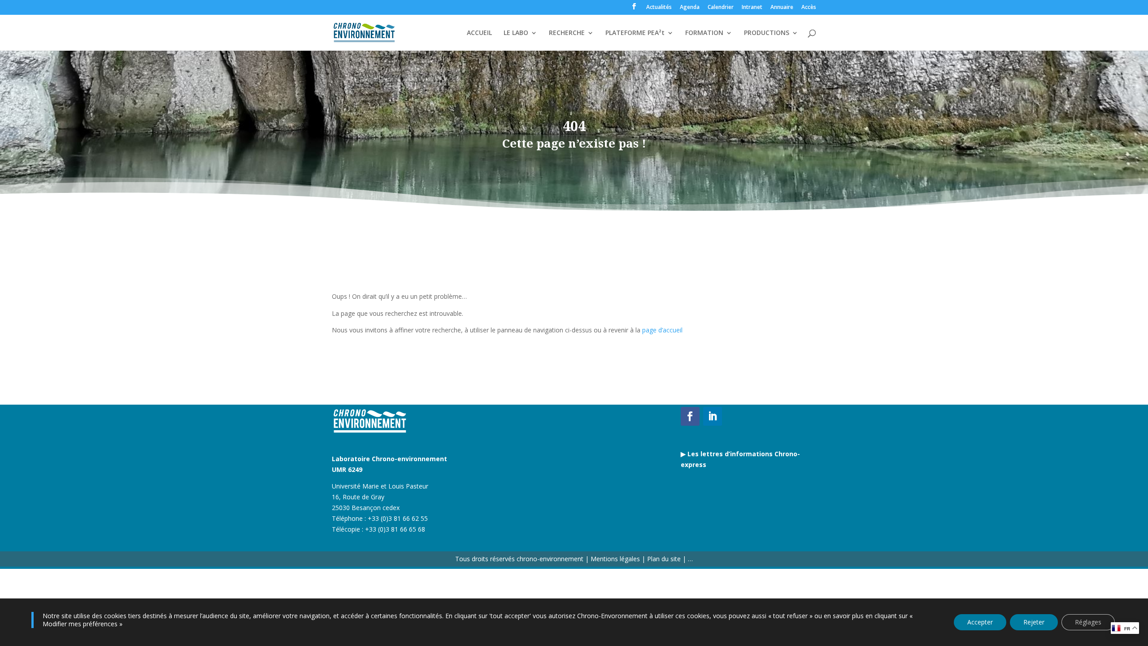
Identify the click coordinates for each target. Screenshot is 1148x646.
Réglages (1088, 622)
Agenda (690, 7)
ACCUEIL (479, 33)
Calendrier (721, 7)
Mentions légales (615, 558)
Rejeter (1033, 622)
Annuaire (781, 7)
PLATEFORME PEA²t (635, 33)
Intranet (752, 7)
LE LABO (516, 33)
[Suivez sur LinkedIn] (712, 416)
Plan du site (663, 558)
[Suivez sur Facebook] (690, 416)
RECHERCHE (567, 33)
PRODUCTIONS (766, 33)
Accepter (980, 622)
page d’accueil (662, 330)
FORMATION (704, 33)
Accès (808, 7)
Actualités (659, 7)
